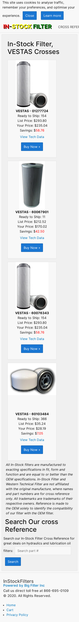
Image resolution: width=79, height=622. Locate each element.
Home (11, 605)
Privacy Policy (17, 615)
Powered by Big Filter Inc (24, 585)
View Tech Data (32, 137)
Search (13, 562)
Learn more (52, 16)
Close (29, 16)
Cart (9, 610)
